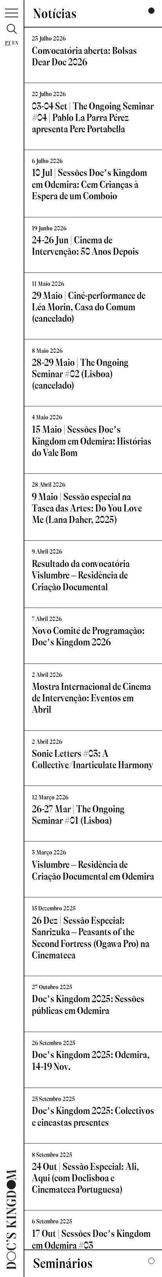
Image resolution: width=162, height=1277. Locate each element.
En (15, 43)
